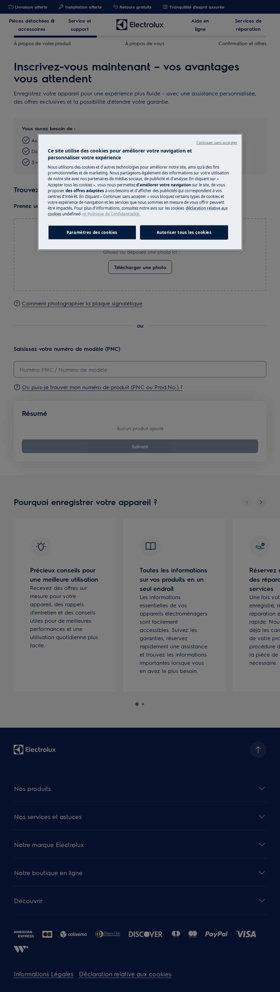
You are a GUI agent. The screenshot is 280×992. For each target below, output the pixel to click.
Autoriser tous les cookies (184, 232)
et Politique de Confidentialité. (111, 213)
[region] (140, 192)
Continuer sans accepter (216, 142)
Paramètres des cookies (92, 232)
